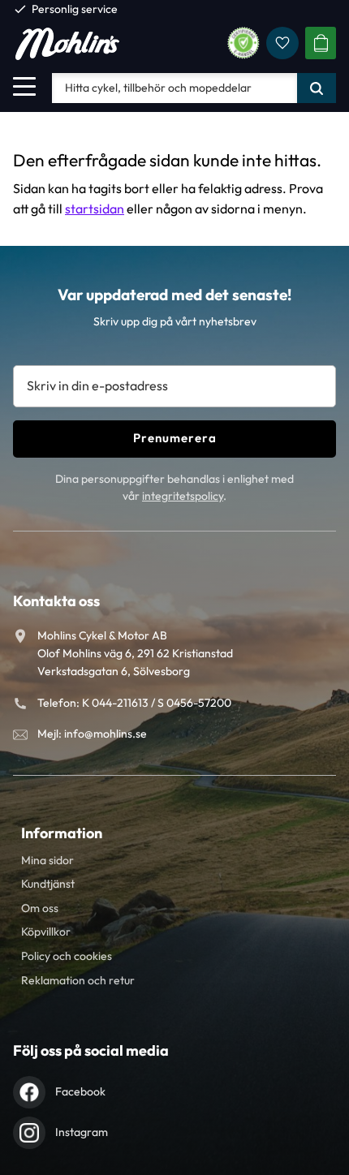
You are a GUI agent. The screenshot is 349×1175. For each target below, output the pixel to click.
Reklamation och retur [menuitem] (78, 980)
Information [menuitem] (61, 833)
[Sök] (316, 87)
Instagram (81, 1132)
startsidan (94, 208)
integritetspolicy (182, 496)
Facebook (80, 1091)
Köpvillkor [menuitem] (46, 931)
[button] (24, 86)
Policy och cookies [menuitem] (66, 956)
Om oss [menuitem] (39, 908)
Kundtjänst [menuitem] (48, 883)
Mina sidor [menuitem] (47, 860)
